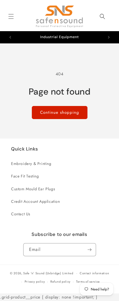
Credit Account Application (35, 201)
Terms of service (88, 281)
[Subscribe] (90, 249)
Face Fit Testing (25, 176)
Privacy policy (35, 281)
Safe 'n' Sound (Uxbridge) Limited (48, 273)
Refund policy (60, 281)
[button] (11, 16)
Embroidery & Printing (31, 163)
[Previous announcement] (10, 37)
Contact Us (20, 214)
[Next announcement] (109, 37)
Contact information (94, 273)
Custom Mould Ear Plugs (33, 189)
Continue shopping (59, 112)
